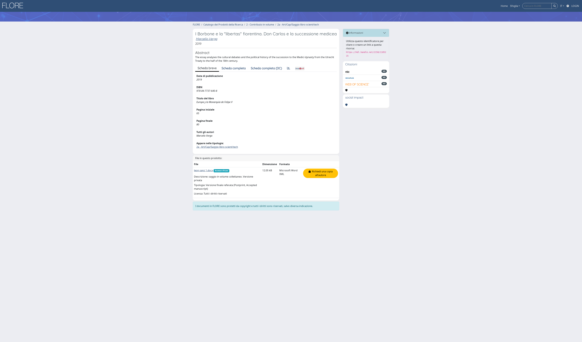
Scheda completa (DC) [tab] (266, 68)
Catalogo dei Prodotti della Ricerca (223, 24)
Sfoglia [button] (514, 6)
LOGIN (575, 6)
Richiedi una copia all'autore (322, 173)
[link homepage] (14, 6)
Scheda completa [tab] (234, 68)
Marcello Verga (206, 39)
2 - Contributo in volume (260, 24)
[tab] (288, 68)
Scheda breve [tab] (207, 68)
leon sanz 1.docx (203, 170)
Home (504, 6)
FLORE (196, 24)
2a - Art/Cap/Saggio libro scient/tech (298, 24)
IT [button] (561, 6)
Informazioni (355, 32)
